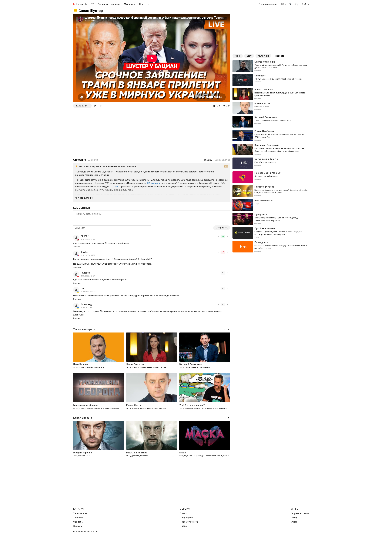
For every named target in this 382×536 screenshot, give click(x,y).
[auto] (290, 4)
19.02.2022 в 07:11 (88, 308)
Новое (183, 526)
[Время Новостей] (270, 205)
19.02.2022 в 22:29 (88, 292)
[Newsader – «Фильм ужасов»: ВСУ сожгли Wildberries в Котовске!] (270, 80)
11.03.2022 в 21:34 (88, 276)
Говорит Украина (82, 452)
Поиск (183, 513)
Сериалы (103, 4)
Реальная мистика (136, 452)
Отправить (222, 227)
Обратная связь (300, 513)
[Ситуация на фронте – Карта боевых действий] (270, 163)
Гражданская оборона (85, 405)
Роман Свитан (134, 405)
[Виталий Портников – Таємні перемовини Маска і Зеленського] (270, 122)
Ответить (77, 246)
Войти (305, 4)
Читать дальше (84, 197)
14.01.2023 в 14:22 (88, 239)
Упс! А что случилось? (192, 405)
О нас (294, 521)
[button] (228, 329)
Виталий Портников (190, 364)
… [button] (148, 4)
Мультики (129, 4)
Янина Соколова (135, 364)
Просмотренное (268, 4)
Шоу (140, 4)
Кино (237, 55)
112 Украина (153, 183)
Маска (183, 452)
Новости (280, 55)
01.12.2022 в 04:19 (88, 255)
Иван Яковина (80, 364)
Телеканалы (80, 513)
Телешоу (207, 159)
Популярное (186, 517)
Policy (294, 517)
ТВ (92, 4)
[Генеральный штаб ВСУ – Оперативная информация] (270, 177)
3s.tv (115, 186)
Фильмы (115, 4)
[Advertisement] (151, 133)
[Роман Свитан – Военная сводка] (270, 108)
